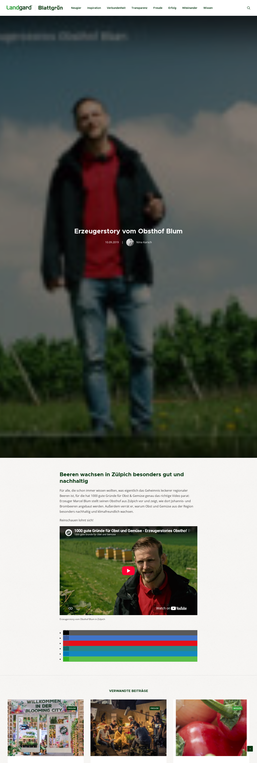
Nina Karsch (144, 242)
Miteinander (189, 8)
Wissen (208, 8)
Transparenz (139, 8)
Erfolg (172, 8)
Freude (157, 8)
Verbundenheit (116, 8)
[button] (66, 633)
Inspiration (94, 8)
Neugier (76, 8)
